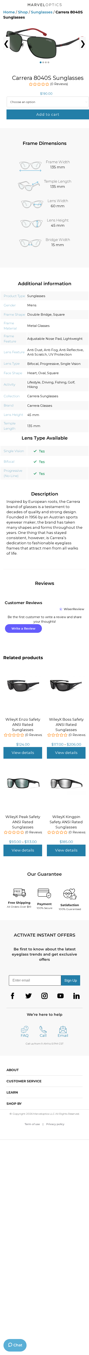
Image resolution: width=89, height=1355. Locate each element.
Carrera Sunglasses (42, 396)
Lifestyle (33, 382)
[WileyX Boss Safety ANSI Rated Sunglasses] (66, 676)
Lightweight (73, 339)
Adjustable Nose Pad (44, 339)
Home (9, 12)
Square (59, 314)
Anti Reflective (71, 350)
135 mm (33, 426)
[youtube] (60, 996)
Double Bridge (39, 314)
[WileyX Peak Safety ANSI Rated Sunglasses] (22, 773)
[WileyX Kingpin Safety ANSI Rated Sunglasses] (66, 773)
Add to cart (47, 114)
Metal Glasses (38, 326)
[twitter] (28, 996)
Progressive (49, 364)
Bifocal (32, 364)
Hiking (32, 387)
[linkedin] (76, 996)
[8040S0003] (44, 43)
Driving (47, 382)
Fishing (60, 382)
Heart (32, 373)
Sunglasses (41, 12)
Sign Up (70, 980)
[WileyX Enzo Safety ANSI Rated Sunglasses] (22, 676)
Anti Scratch (37, 354)
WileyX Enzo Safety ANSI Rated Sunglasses (22, 724)
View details (23, 752)
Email (63, 1035)
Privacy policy (55, 1124)
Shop (23, 12)
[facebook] (12, 996)
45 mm (33, 415)
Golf (71, 382)
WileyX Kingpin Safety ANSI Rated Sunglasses (66, 822)
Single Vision (70, 364)
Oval (42, 373)
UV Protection (60, 354)
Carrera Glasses (39, 406)
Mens (31, 305)
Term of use (32, 1124)
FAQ (25, 1035)
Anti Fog (51, 350)
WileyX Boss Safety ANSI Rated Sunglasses (66, 724)
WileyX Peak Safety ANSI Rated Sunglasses (22, 822)
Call (43, 1035)
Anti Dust (34, 350)
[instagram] (44, 996)
